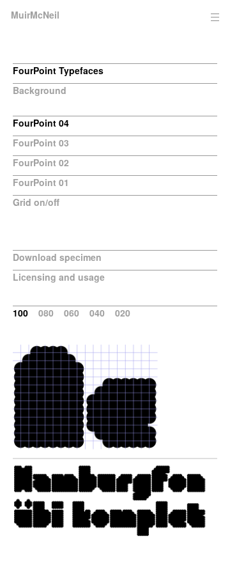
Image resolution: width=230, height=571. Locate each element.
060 (71, 312)
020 (122, 312)
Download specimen (57, 257)
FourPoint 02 (41, 162)
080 (46, 312)
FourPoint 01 (41, 182)
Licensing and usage (59, 276)
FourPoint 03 (41, 142)
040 (97, 312)
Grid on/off (36, 202)
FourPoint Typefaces (58, 70)
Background (39, 90)
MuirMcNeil (35, 14)
